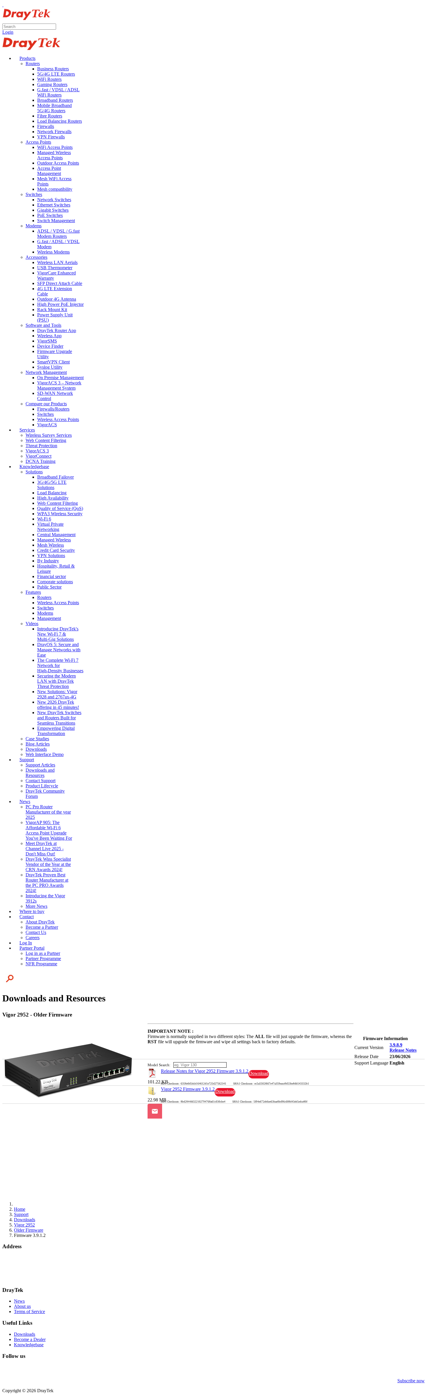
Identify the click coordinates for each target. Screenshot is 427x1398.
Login (7, 32)
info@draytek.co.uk (20, 1273)
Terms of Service (29, 1311)
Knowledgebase (29, 1344)
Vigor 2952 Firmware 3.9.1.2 (188, 1089)
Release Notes (403, 1050)
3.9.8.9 (396, 1044)
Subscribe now (411, 1380)
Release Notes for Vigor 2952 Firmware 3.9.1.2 (204, 1071)
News (19, 1301)
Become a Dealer (30, 1339)
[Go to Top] (2, 4)
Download (258, 1073)
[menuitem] (24, 58)
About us (22, 1306)
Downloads (24, 1334)
